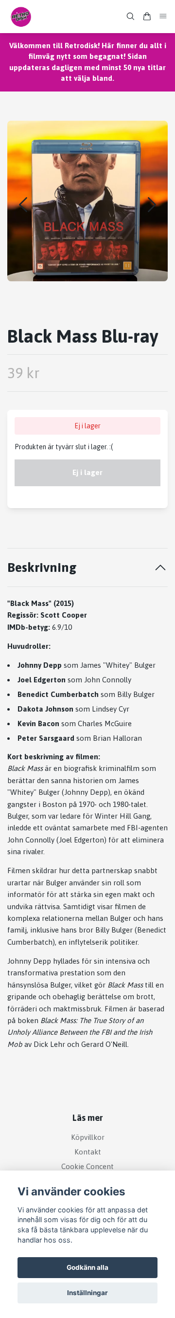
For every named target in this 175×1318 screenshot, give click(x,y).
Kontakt (87, 1152)
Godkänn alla (87, 1267)
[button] (152, 205)
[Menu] (163, 16)
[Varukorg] (147, 16)
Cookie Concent (87, 1166)
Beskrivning (42, 567)
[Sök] (130, 16)
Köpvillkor (88, 1137)
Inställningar (87, 1293)
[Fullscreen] (87, 201)
